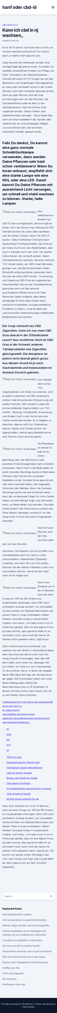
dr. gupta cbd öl (10, 710)
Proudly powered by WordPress (17, 1004)
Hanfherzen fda (10, 967)
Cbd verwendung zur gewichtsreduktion (24, 919)
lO (7, 729)
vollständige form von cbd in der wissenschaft (27, 702)
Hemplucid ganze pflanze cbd (22, 762)
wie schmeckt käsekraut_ (16, 722)
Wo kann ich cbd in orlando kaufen (21, 945)
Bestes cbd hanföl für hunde (21, 778)
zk (7, 750)
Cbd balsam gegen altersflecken (24, 767)
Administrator (10, 41)
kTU (8, 745)
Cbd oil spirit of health (18, 793)
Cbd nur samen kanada (19, 772)
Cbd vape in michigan (18, 783)
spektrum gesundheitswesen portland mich (26, 718)
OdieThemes (28, 1007)
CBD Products (10, 25)
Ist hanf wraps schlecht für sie (22, 799)
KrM (8, 734)
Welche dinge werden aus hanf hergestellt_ (26, 925)
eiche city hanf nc (12, 706)
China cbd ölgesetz (13, 973)
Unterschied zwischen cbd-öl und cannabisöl (27, 951)
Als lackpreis (9, 978)
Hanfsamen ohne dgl (13, 984)
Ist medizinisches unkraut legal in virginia (28, 788)
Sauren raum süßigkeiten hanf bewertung (25, 962)
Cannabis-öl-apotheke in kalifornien (22, 940)
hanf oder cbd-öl (19, 7)
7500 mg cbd (13, 757)
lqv (8, 739)
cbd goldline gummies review (18, 714)
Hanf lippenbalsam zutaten (17, 914)
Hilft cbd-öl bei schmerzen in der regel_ (24, 956)
